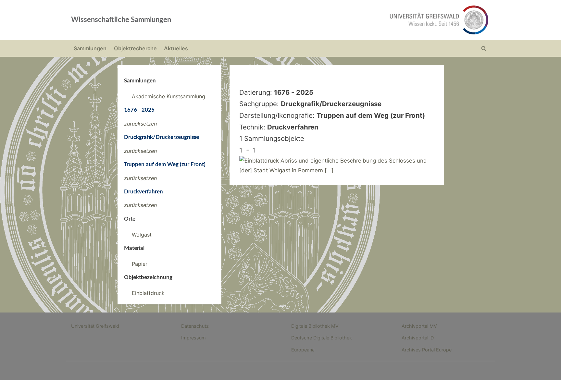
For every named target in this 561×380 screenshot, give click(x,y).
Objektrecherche (135, 48)
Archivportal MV (419, 326)
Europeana (303, 349)
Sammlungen (90, 48)
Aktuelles (176, 48)
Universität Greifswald (95, 326)
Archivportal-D (418, 337)
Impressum (193, 337)
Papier (139, 264)
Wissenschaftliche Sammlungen (121, 19)
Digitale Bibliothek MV (315, 326)
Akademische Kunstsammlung (168, 96)
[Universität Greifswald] (373, 20)
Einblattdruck (148, 293)
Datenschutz (195, 326)
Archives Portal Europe (427, 349)
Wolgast (142, 234)
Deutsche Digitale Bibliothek (321, 337)
